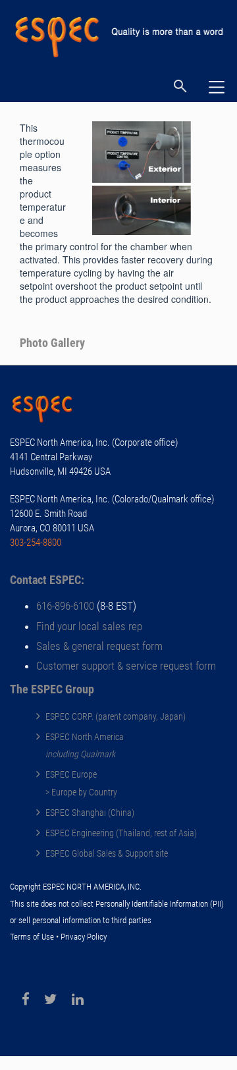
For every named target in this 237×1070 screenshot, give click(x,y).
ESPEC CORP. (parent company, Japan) (115, 716)
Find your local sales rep (89, 626)
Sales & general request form (99, 646)
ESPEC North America (84, 737)
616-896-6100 (65, 605)
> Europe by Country (81, 792)
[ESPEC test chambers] (49, 410)
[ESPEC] (118, 31)
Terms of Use (32, 937)
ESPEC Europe (71, 774)
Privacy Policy (84, 937)
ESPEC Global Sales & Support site (106, 853)
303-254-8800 (35, 542)
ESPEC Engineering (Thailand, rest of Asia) (121, 833)
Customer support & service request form (126, 665)
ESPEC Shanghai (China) (89, 812)
